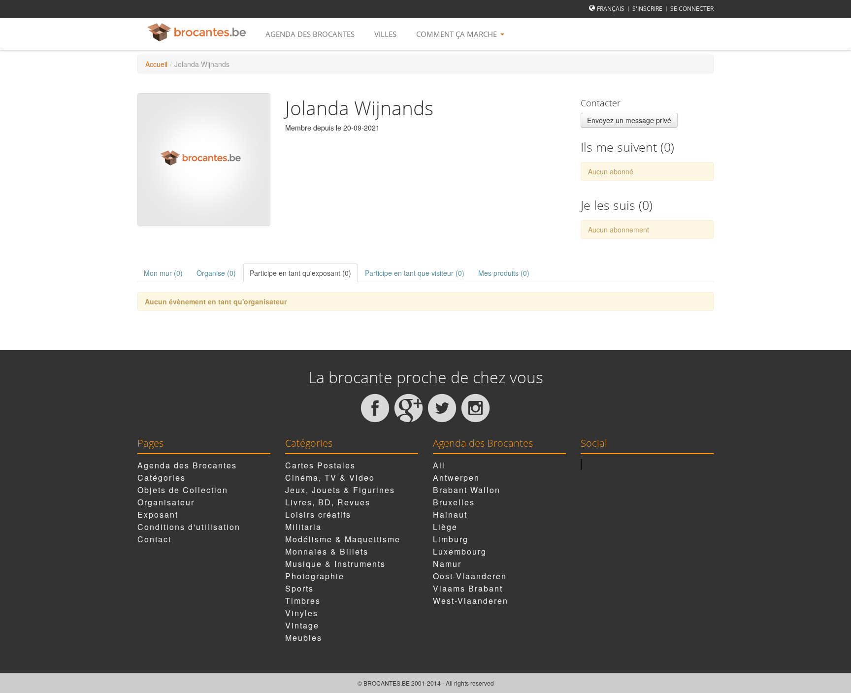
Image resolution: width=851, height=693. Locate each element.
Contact (154, 539)
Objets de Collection (182, 489)
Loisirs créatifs (318, 514)
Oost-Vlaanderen (470, 576)
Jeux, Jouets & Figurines (340, 489)
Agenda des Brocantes (310, 34)
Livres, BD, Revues (327, 502)
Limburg (450, 539)
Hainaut (450, 514)
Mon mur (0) (163, 273)
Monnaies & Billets (326, 551)
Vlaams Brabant (468, 588)
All (439, 465)
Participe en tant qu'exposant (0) (300, 273)
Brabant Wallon (466, 489)
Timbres (303, 600)
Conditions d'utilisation (188, 526)
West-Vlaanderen (470, 600)
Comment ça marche (457, 34)
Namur (447, 563)
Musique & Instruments (335, 563)
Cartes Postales (320, 465)
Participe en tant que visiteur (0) (414, 273)
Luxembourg (460, 551)
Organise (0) (216, 273)
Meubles (303, 637)
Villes (385, 34)
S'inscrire (647, 8)
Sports (299, 588)
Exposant (157, 514)
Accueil (156, 64)
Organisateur (166, 502)
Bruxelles (454, 502)
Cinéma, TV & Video (330, 477)
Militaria (303, 526)
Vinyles (301, 613)
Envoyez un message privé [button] (629, 120)
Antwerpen (456, 477)
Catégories (161, 477)
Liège (445, 526)
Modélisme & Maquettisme (342, 539)
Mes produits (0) (503, 273)
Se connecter (692, 8)
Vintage (302, 625)
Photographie (314, 576)
